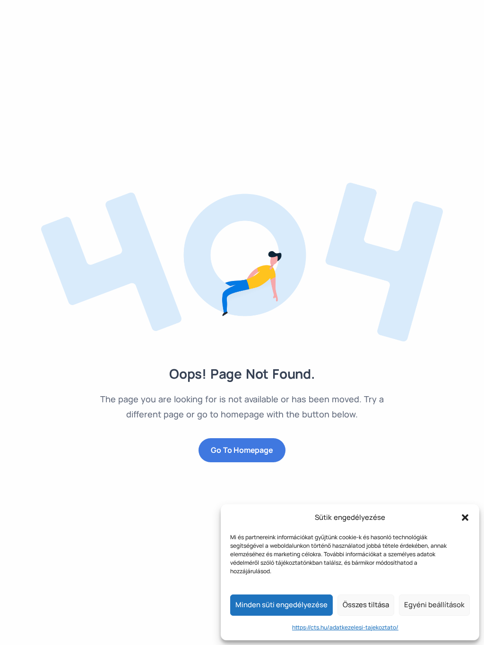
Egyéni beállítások (434, 605)
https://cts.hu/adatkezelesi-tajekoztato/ (345, 627)
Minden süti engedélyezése (281, 605)
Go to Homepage (242, 450)
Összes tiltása (366, 605)
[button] (465, 517)
